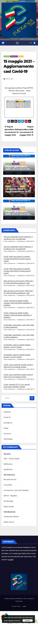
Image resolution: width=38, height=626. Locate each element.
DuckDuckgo (8, 501)
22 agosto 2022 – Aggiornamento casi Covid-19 (17, 191)
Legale (10, 559)
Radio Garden (9, 506)
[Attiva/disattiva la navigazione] (17, 43)
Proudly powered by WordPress (13, 598)
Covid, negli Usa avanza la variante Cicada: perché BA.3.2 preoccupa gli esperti (17, 259)
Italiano (23, 1)
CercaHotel (8, 485)
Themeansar (18, 601)
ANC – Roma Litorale (11, 459)
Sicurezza (7, 433)
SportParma (8, 469)
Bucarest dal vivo (10, 479)
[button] (31, 43)
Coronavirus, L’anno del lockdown (16, 490)
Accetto (27, 620)
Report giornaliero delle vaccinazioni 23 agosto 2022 (17, 169)
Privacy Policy (16, 606)
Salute (21, 56)
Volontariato (8, 439)
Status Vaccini (9, 522)
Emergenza (14, 56)
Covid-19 (6, 56)
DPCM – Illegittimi (10, 496)
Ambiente (7, 412)
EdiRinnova (8, 464)
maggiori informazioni (14, 620)
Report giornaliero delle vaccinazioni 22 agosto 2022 (17, 214)
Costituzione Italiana (11, 516)
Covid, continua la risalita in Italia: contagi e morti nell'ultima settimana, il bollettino (18, 303)
